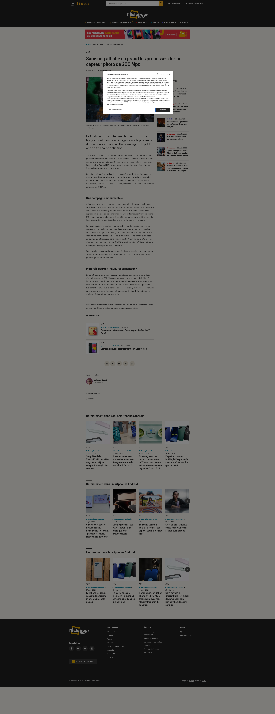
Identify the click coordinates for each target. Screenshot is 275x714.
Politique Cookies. (162, 94)
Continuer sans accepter (164, 74)
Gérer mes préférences (115, 109)
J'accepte (163, 109)
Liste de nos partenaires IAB (115, 104)
